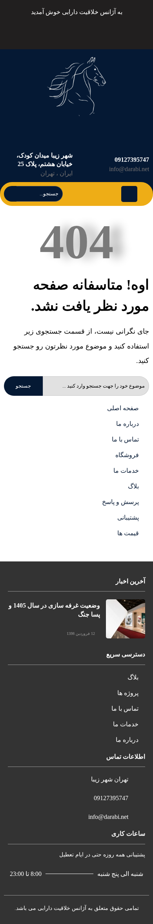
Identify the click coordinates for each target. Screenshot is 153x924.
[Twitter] (101, 31)
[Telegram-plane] (83, 31)
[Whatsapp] (46, 31)
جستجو (23, 386)
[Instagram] (64, 31)
